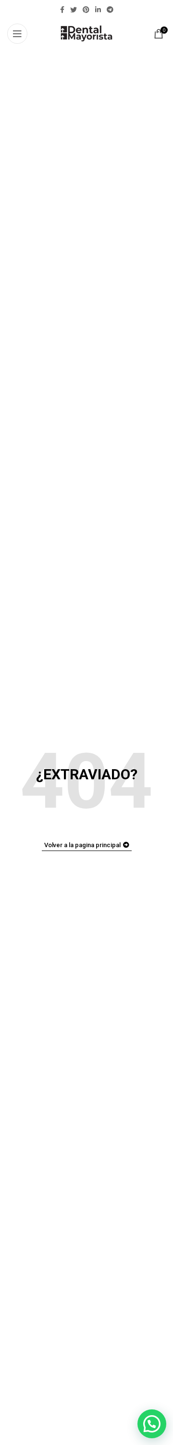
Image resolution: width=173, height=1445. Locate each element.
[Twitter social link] (73, 9)
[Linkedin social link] (98, 9)
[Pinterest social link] (86, 9)
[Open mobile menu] (17, 33)
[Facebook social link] (62, 9)
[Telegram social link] (110, 9)
